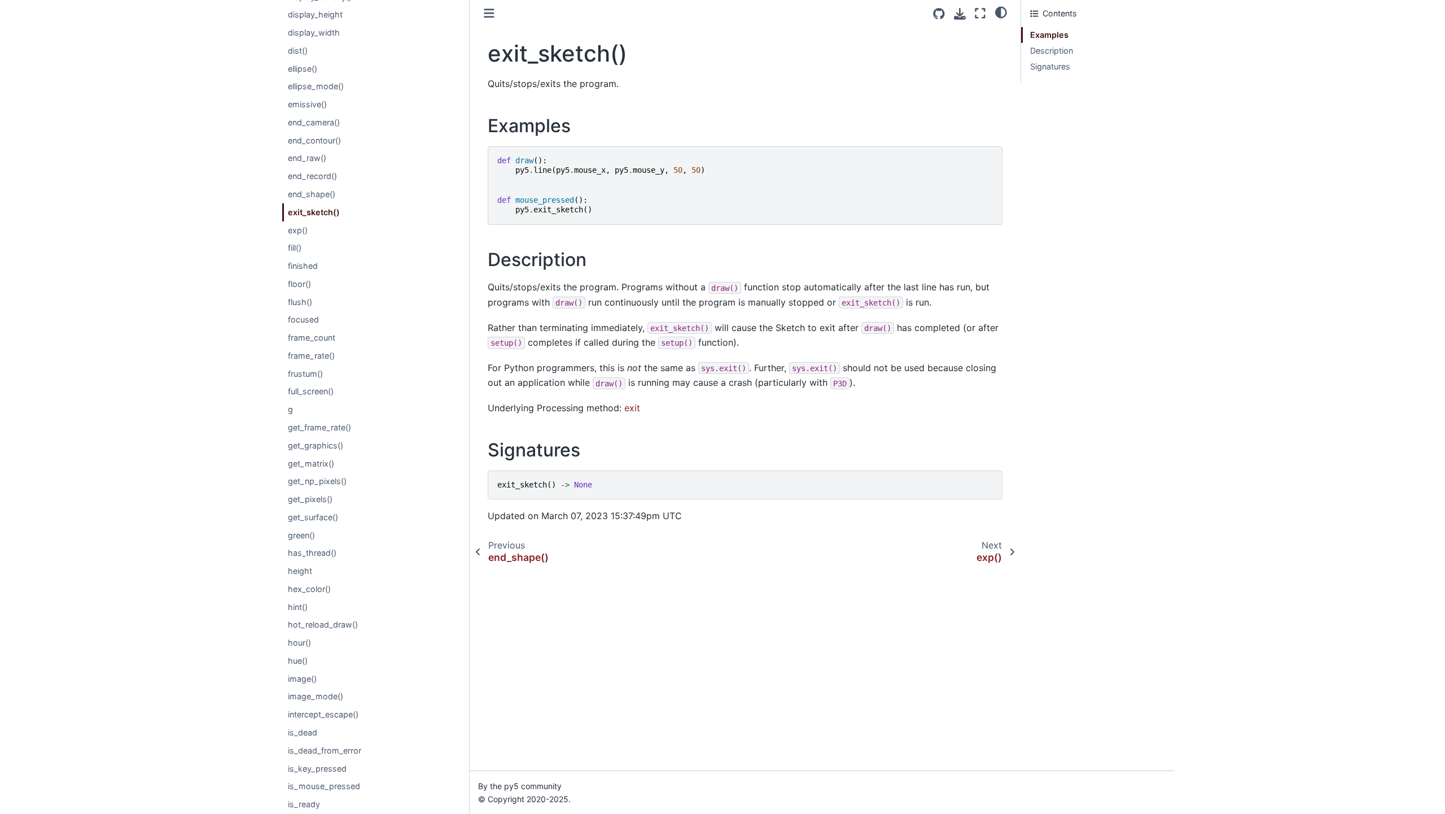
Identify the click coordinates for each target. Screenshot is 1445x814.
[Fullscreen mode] (980, 13)
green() (301, 535)
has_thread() (312, 553)
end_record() (312, 176)
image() (302, 679)
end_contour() (314, 140)
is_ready (304, 804)
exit (632, 407)
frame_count (311, 337)
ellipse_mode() (316, 86)
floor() (299, 284)
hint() (298, 607)
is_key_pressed (317, 768)
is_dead (302, 732)
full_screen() (311, 391)
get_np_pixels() (317, 481)
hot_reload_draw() (323, 624)
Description (1051, 50)
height (300, 571)
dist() (298, 50)
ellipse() (302, 68)
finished (303, 266)
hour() (299, 642)
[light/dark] (1001, 11)
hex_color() (309, 589)
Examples (1049, 35)
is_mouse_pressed (324, 786)
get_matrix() (311, 463)
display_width (314, 32)
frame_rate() (311, 355)
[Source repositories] (939, 14)
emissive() (307, 104)
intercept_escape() (323, 714)
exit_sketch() (314, 212)
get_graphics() (315, 445)
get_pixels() (310, 499)
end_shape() (311, 194)
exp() (298, 230)
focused (303, 319)
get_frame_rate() (319, 427)
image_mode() (315, 696)
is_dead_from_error (324, 750)
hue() (298, 660)
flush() (300, 302)
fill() (294, 248)
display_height (315, 14)
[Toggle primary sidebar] (489, 13)
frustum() (305, 373)
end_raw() (307, 158)
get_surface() (313, 517)
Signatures (1050, 66)
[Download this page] (959, 14)
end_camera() (314, 122)
